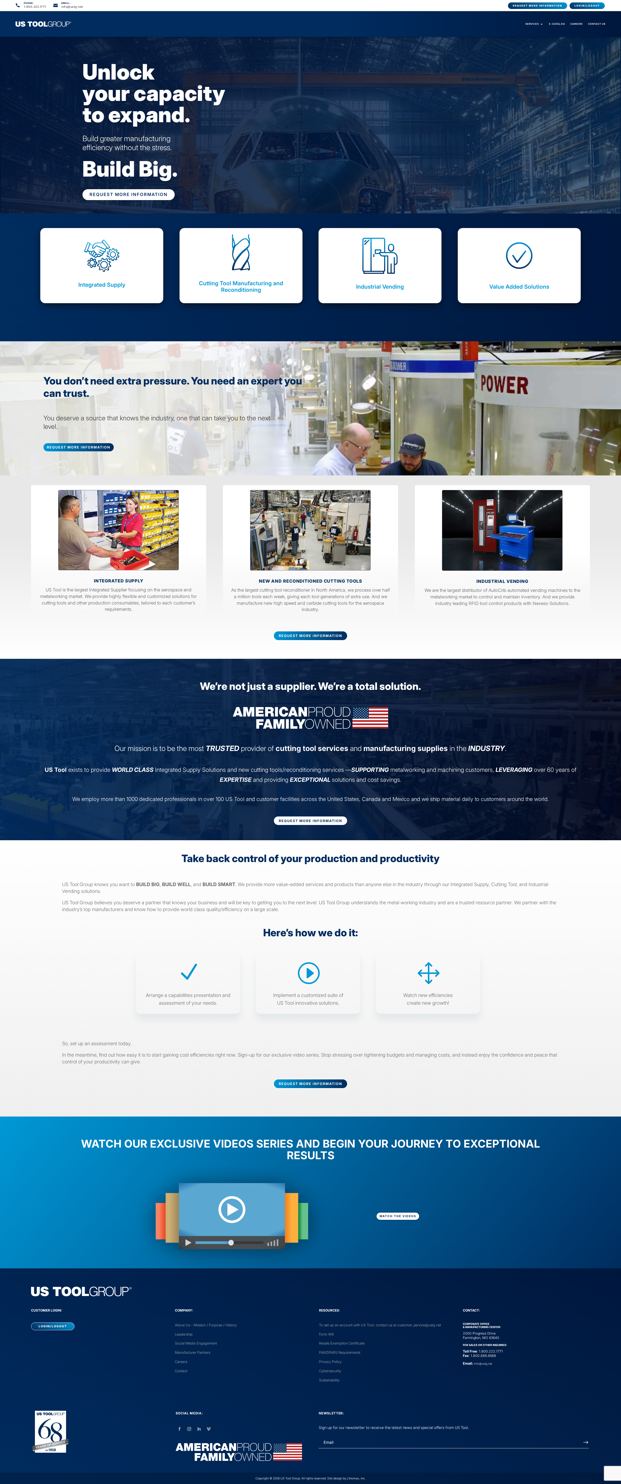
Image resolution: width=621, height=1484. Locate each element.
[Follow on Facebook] (179, 1429)
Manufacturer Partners (192, 1352)
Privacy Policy (330, 1362)
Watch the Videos (397, 1216)
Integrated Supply (101, 284)
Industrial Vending (380, 286)
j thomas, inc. (356, 1478)
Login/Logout (587, 5)
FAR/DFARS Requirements (339, 1352)
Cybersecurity (330, 1371)
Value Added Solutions (519, 286)
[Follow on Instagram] (189, 1429)
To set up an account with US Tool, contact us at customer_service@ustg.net (380, 1325)
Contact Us (596, 24)
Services (532, 24)
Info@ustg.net (483, 1363)
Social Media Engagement (196, 1343)
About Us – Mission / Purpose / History (206, 1325)
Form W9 (326, 1334)
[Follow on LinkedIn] (199, 1429)
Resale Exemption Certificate (342, 1343)
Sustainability (329, 1380)
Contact (181, 1371)
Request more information (537, 5)
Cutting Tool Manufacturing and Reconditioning (241, 287)
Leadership (184, 1334)
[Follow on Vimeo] (208, 1429)
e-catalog (557, 24)
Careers (576, 24)
